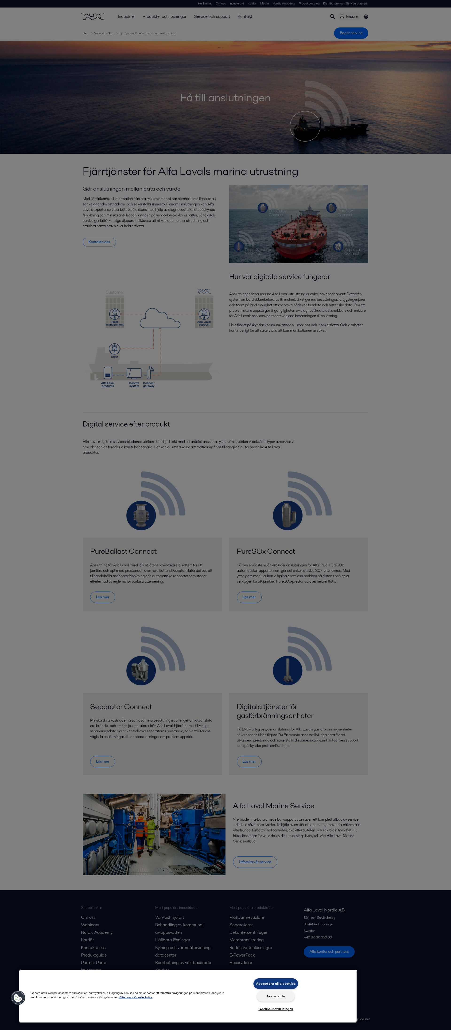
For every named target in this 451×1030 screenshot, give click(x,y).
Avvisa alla (275, 996)
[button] (18, 997)
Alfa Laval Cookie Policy (135, 997)
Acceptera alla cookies (275, 983)
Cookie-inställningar (275, 1009)
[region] (188, 996)
